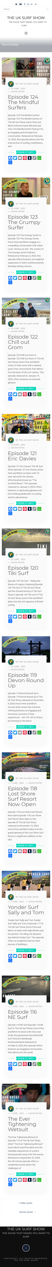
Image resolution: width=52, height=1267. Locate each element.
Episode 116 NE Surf (22, 1014)
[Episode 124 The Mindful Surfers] (26, 71)
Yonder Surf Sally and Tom (26, 910)
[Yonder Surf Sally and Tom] (26, 884)
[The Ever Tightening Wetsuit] (26, 1096)
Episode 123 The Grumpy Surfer (24, 222)
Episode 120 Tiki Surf (23, 570)
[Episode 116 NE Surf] (26, 989)
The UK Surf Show (26, 18)
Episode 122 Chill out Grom (23, 341)
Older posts (26, 1203)
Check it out (25, 152)
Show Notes (18, 92)
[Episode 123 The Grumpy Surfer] (26, 191)
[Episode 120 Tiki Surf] (26, 542)
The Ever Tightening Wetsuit (22, 1124)
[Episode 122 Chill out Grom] (26, 311)
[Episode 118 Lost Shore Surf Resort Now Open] (26, 765)
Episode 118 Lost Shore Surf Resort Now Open (22, 796)
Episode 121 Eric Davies (22, 456)
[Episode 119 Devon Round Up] (26, 649)
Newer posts (26, 1212)
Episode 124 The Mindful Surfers (23, 102)
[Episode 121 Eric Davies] (26, 427)
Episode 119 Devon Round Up (26, 680)
